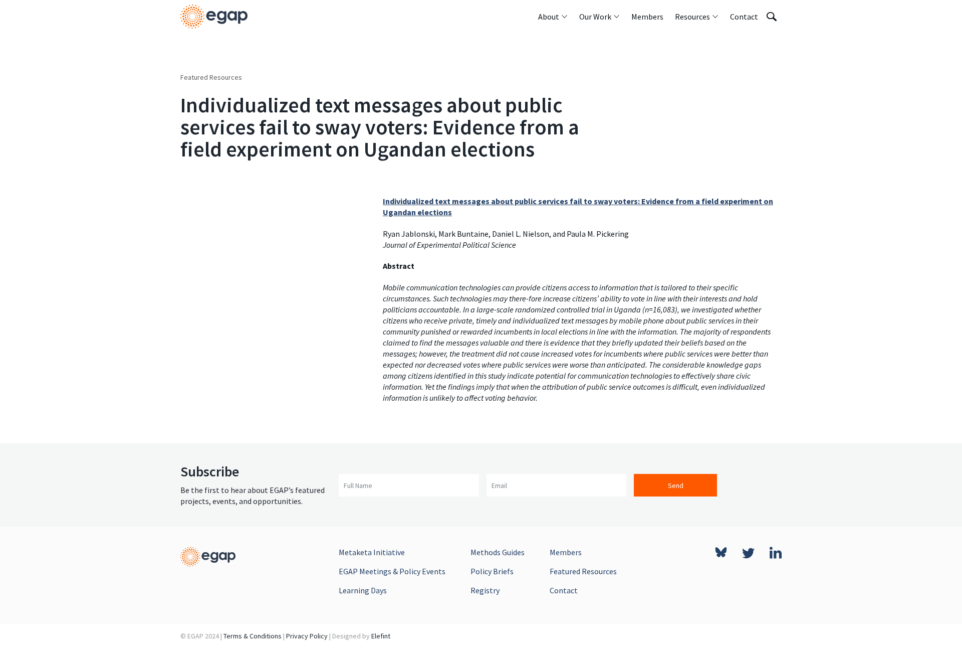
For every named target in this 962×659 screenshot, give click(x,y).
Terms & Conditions (252, 635)
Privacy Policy (307, 635)
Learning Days (363, 590)
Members (566, 552)
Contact (564, 590)
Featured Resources (211, 77)
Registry (485, 590)
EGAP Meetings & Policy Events (392, 571)
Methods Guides (497, 552)
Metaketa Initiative (372, 552)
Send (675, 485)
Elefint (380, 635)
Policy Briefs (492, 571)
